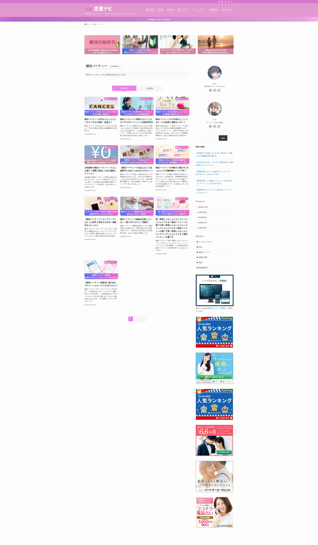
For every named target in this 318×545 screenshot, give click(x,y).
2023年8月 (202, 217)
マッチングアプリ (206, 242)
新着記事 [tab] (124, 88)
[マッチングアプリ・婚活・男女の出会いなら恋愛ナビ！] (102, 8)
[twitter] (219, 1)
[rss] (228, 1)
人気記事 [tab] (149, 88)
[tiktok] (225, 1)
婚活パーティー (205, 252)
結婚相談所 (203, 267)
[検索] (232, 1)
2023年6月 (202, 227)
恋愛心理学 (203, 257)
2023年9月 (202, 212)
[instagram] (222, 1)
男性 (200, 262)
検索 (223, 138)
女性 (200, 247)
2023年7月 (202, 222)
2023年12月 (203, 207)
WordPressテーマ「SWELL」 (216, 308)
